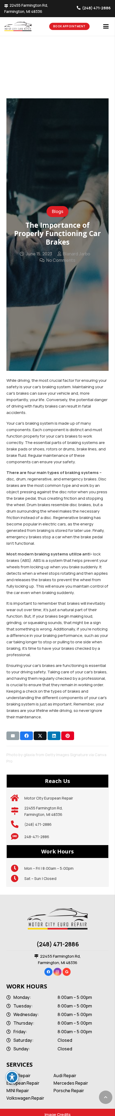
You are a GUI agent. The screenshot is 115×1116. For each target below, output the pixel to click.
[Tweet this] (40, 735)
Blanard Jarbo (76, 254)
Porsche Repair (68, 1090)
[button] (105, 1097)
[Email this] (12, 735)
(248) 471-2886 (57, 944)
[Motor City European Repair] (17, 798)
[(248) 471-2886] (17, 824)
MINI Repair (17, 1090)
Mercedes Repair (70, 1083)
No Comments (60, 260)
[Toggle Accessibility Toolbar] (12, 1077)
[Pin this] (67, 735)
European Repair (22, 1083)
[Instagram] (57, 972)
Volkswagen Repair (25, 1098)
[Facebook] (48, 972)
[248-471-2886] (17, 837)
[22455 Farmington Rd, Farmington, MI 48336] (17, 811)
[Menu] (106, 26)
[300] (26, 26)
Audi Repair (64, 1075)
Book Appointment (69, 26)
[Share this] (26, 735)
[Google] (67, 972)
